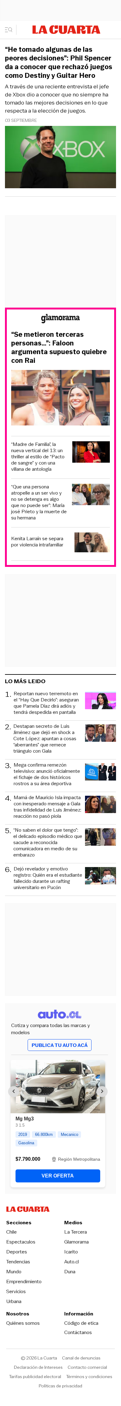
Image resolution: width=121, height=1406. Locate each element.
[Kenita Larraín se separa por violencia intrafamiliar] (92, 543)
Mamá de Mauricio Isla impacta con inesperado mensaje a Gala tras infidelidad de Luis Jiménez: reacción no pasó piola (47, 806)
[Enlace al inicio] (60, 319)
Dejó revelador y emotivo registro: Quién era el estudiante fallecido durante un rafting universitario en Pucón (48, 878)
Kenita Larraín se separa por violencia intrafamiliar (37, 542)
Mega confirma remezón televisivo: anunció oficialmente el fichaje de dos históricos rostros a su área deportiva (47, 774)
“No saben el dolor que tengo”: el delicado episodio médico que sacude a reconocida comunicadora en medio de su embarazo (47, 842)
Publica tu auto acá (59, 1045)
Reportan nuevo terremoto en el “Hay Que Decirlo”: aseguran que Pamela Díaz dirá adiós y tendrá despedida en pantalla (46, 703)
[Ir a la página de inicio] (66, 29)
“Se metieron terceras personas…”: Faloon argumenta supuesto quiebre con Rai (59, 347)
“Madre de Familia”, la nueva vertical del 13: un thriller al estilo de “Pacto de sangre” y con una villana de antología (38, 456)
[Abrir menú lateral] (10, 30)
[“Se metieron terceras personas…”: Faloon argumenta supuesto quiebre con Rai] (60, 398)
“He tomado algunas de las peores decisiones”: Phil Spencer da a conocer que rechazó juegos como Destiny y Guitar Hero (58, 62)
